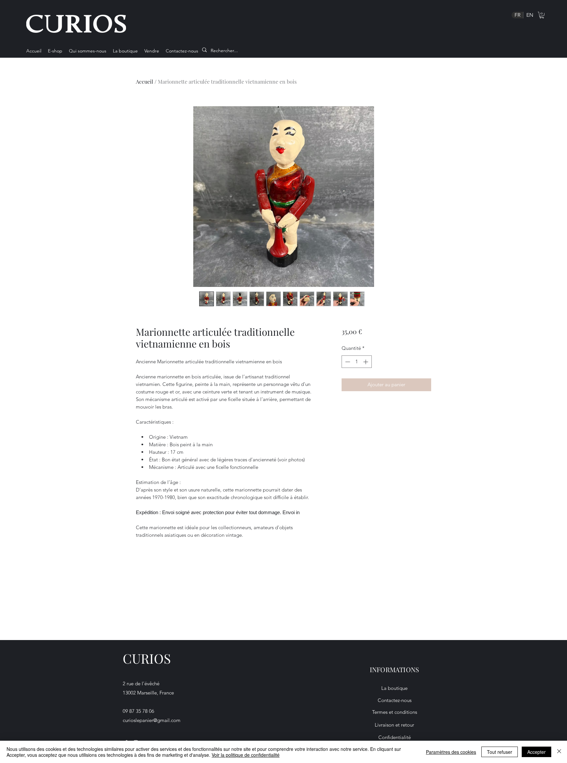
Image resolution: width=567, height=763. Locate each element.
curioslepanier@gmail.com (151, 720)
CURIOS (147, 658)
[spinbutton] (356, 362)
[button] (542, 15)
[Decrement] (347, 362)
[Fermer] (559, 752)
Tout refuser (499, 752)
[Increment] (366, 362)
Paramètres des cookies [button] (451, 752)
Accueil (144, 81)
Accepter (536, 752)
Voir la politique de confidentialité (246, 755)
